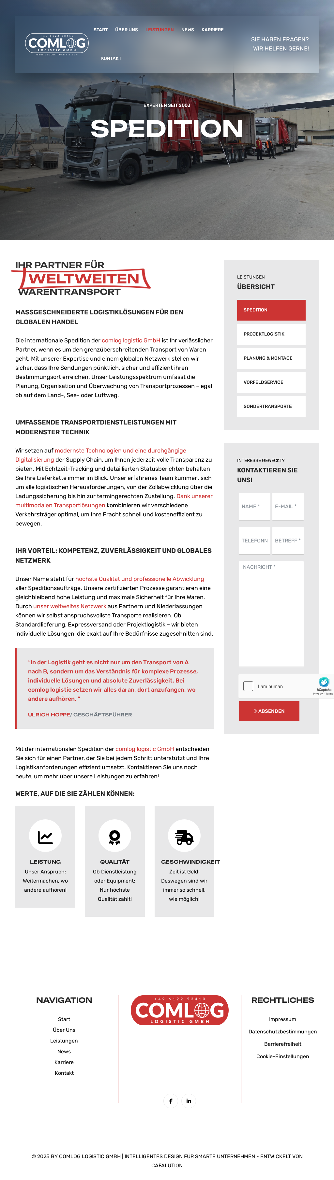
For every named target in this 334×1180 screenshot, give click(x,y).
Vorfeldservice (263, 382)
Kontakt (111, 58)
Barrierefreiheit (282, 1044)
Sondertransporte (268, 406)
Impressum (282, 1019)
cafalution (167, 1165)
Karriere (213, 30)
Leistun (59, 1041)
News (187, 30)
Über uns (126, 30)
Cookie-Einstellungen (282, 1056)
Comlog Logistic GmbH (90, 1156)
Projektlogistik (264, 334)
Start (101, 30)
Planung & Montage (268, 358)
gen (73, 1041)
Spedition (255, 310)
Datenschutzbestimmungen (283, 1032)
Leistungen (159, 30)
